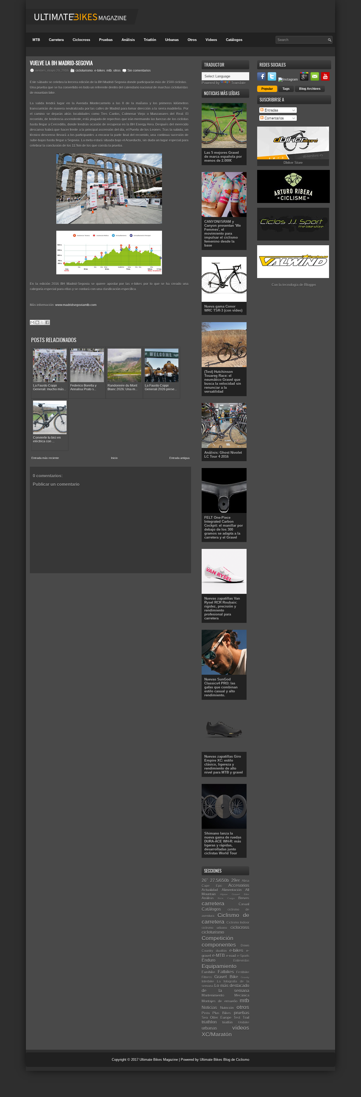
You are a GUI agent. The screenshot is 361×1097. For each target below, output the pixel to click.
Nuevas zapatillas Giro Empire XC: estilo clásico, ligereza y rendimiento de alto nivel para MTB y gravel (223, 764)
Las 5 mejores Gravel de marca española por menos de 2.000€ (223, 157)
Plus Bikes (221, 1013)
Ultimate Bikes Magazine (159, 1060)
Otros (192, 40)
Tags (286, 89)
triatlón (227, 1022)
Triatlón (150, 40)
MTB (36, 40)
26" (205, 880)
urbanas (209, 1028)
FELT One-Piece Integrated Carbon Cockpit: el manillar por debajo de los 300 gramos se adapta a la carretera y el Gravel (223, 527)
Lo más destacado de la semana (225, 988)
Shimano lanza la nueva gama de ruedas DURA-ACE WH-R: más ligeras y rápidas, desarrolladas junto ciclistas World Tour (222, 843)
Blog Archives (310, 89)
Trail (246, 1018)
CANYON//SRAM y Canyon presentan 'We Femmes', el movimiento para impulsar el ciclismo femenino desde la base (222, 233)
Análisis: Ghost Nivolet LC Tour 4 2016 (223, 455)
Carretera (56, 40)
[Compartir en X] (42, 322)
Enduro (208, 960)
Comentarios (273, 118)
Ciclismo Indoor (237, 922)
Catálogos (234, 40)
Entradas (270, 110)
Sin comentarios (139, 70)
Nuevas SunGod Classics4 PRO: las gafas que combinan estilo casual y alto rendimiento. (221, 687)
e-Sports (243, 955)
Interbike (208, 981)
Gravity (245, 977)
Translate (238, 83)
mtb (109, 70)
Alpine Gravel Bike (234, 894)
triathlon (209, 1022)
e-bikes (99, 70)
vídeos (240, 1028)
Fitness (207, 977)
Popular (267, 89)
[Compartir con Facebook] (47, 322)
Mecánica (241, 995)
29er (235, 880)
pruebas (241, 1013)
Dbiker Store (293, 163)
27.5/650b (219, 880)
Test (237, 1018)
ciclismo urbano (214, 927)
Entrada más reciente (45, 458)
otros (117, 70)
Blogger (310, 285)
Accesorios (238, 885)
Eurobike (208, 972)
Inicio (114, 458)
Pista (206, 1013)
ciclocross (239, 927)
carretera (213, 903)
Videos (211, 40)
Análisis (128, 40)
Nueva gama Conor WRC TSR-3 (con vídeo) (223, 308)
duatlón (221, 950)
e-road (231, 956)
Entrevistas (241, 960)
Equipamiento (219, 966)
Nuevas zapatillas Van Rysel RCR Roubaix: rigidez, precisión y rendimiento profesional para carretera (222, 608)
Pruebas (106, 40)
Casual (244, 904)
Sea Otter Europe (216, 1018)
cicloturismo (84, 70)
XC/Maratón (217, 1034)
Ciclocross (81, 40)
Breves (243, 898)
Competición (217, 938)
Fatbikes (226, 972)
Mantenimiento (213, 995)
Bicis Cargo (226, 898)
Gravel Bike (226, 977)
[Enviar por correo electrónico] (32, 322)
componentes (219, 945)
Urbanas (172, 40)
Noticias (209, 1007)
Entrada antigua (179, 458)
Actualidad (210, 890)
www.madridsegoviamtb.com (75, 305)
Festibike (242, 972)
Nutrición (227, 1008)
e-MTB (218, 955)
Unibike (243, 1022)
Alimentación (232, 890)
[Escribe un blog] (37, 322)
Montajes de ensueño (219, 1001)
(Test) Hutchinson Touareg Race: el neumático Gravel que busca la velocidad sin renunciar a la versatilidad (222, 382)
